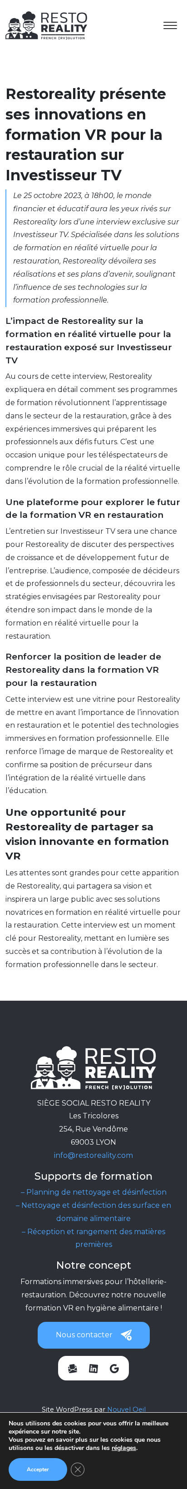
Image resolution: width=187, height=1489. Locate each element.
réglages (124, 1448)
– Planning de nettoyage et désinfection (94, 1192)
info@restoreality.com (93, 1155)
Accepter (38, 1469)
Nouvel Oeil (126, 1409)
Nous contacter (84, 1334)
